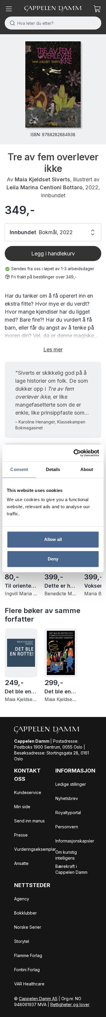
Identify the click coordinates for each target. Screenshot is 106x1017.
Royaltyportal (68, 812)
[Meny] (9, 9)
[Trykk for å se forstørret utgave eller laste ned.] (52, 84)
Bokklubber (25, 912)
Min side (22, 806)
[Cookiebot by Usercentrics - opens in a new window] (74, 453)
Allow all (53, 539)
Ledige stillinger (70, 784)
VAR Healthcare (29, 983)
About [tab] (86, 469)
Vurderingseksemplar (35, 849)
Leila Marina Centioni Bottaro (44, 187)
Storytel (21, 941)
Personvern (66, 826)
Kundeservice (27, 792)
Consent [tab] (19, 469)
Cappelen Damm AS (38, 998)
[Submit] (11, 23)
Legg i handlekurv (53, 253)
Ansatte (21, 863)
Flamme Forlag (28, 955)
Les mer (53, 349)
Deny (53, 558)
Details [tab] (53, 469)
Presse (21, 834)
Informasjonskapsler (74, 840)
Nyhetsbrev (66, 798)
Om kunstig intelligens (66, 855)
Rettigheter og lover (70, 1004)
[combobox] (53, 23)
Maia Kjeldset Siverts (42, 179)
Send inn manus (29, 820)
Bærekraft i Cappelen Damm (71, 869)
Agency (21, 898)
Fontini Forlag (27, 969)
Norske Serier (27, 927)
